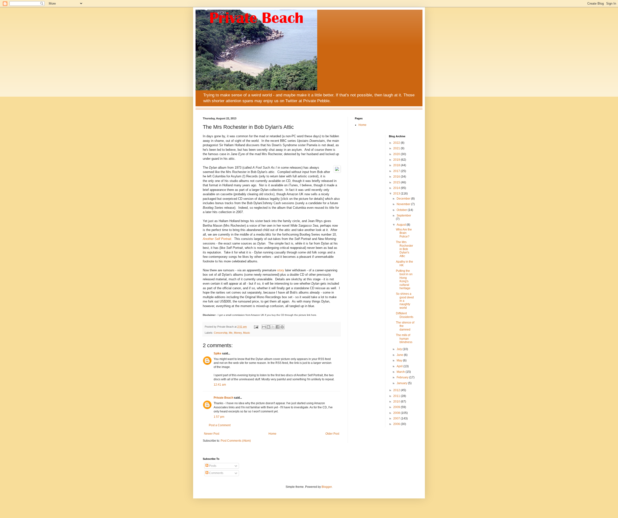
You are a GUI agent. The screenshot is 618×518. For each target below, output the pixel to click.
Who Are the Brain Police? (404, 233)
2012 (397, 390)
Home (272, 433)
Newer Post (211, 433)
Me (230, 332)
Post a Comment (220, 425)
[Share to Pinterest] (282, 326)
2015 (397, 182)
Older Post (332, 433)
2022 (397, 142)
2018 (397, 165)
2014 (397, 188)
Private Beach (223, 397)
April (400, 366)
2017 (397, 171)
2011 (397, 396)
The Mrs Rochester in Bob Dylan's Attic (404, 249)
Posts (212, 466)
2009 (397, 407)
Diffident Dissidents (404, 315)
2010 (397, 401)
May (400, 360)
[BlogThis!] (268, 326)
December (404, 198)
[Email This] (263, 326)
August (402, 224)
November (404, 204)
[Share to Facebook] (277, 326)
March (401, 372)
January (402, 383)
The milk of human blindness (404, 338)
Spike (217, 353)
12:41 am (220, 384)
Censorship (220, 332)
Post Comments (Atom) (236, 440)
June (400, 355)
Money (238, 332)
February (403, 377)
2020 (397, 154)
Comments (215, 473)
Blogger (327, 487)
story (280, 270)
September (404, 215)
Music (246, 332)
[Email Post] (256, 326)
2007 (397, 418)
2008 (397, 413)
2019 (397, 159)
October (402, 210)
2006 (397, 424)
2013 (397, 193)
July (400, 349)
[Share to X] (273, 326)
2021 (397, 148)
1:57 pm (219, 416)
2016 (397, 176)
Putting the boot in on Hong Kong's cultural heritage (404, 279)
